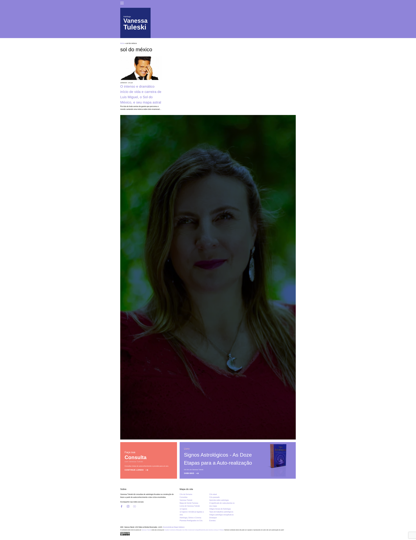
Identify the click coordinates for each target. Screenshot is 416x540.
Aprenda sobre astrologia (219, 500)
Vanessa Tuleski (186, 500)
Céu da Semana (186, 494)
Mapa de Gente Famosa (189, 503)
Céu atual (213, 494)
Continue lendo (134, 470)
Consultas (183, 497)
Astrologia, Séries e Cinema (190, 518)
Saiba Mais (189, 473)
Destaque (213, 518)
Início (122, 43)
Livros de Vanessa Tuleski (190, 506)
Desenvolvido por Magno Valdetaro (173, 527)
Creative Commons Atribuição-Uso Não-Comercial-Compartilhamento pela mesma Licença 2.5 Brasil (194, 530)
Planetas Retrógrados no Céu (191, 521)
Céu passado (214, 497)
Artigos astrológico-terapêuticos (221, 515)
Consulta (135, 457)
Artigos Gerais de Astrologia (220, 509)
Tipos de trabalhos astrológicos (221, 512)
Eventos (212, 521)
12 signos (183, 509)
